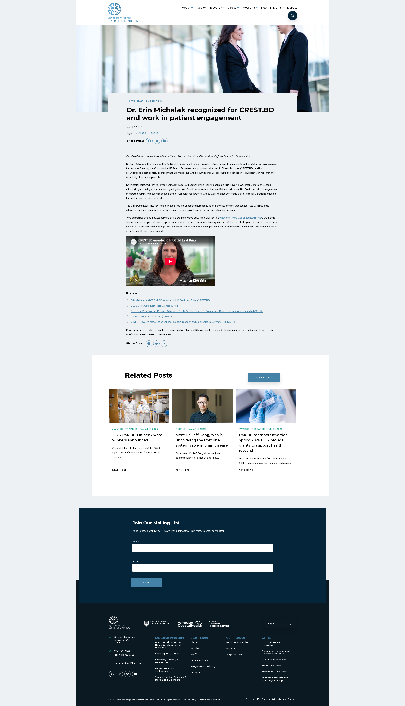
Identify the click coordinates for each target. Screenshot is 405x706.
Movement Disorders (274, 671)
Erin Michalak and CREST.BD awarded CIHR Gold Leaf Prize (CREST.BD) (171, 300)
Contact (195, 672)
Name (135, 541)
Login (271, 623)
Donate (292, 7)
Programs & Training (203, 666)
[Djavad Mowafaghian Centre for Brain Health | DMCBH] (125, 12)
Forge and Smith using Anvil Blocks (278, 699)
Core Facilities (199, 660)
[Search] (292, 15)
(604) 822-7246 (122, 651)
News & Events (271, 7)
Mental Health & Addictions (145, 101)
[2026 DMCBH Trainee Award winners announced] (139, 406)
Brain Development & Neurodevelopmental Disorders (168, 645)
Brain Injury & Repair (167, 653)
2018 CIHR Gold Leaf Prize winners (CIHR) (154, 306)
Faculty (201, 7)
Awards (141, 133)
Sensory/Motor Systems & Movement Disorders (171, 678)
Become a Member (237, 642)
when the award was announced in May (240, 218)
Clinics (231, 7)
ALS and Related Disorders (272, 643)
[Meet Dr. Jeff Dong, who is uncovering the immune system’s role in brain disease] (202, 406)
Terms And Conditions (210, 699)
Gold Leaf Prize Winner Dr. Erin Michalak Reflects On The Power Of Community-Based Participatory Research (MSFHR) (197, 311)
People (153, 133)
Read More (119, 470)
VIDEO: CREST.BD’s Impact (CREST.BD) (153, 316)
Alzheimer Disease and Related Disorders (276, 652)
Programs (249, 7)
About (186, 7)
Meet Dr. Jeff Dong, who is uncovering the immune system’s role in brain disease (202, 440)
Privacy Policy (189, 699)
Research (215, 7)
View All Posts (264, 377)
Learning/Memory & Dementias (167, 661)
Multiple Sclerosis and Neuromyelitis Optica (275, 679)
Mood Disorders (271, 665)
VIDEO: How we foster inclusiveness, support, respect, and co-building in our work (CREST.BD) (183, 322)
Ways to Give (234, 654)
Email (135, 561)
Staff (194, 654)
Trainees (131, 429)
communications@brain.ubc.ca (129, 663)
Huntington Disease (274, 659)
